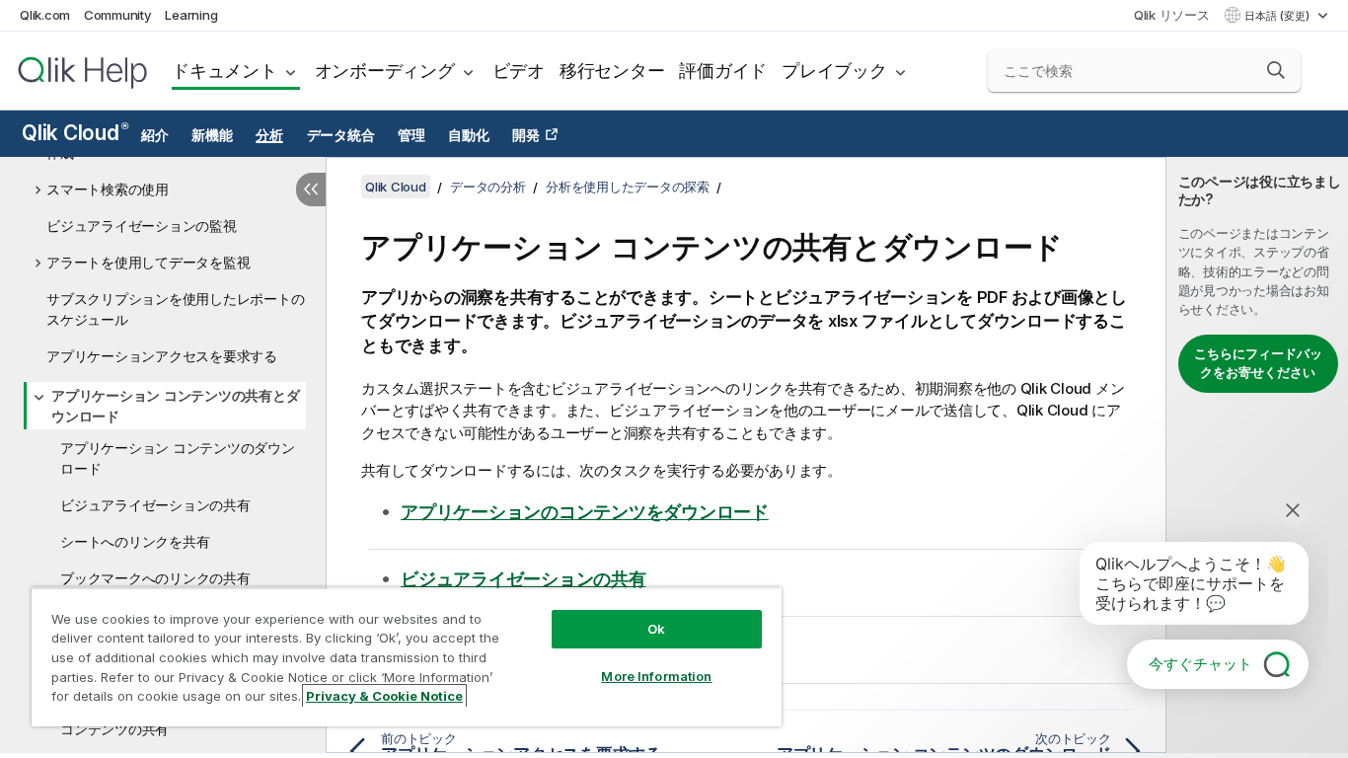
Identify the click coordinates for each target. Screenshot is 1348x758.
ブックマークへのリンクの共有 (155, 577)
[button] (1276, 70)
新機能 (211, 135)
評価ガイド (723, 70)
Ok (656, 629)
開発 (526, 135)
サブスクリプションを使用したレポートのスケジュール (175, 309)
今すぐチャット (1200, 663)
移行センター (612, 70)
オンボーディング (385, 70)
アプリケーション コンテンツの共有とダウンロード (175, 405)
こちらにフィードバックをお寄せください (1258, 363)
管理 (411, 135)
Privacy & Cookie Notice (384, 696)
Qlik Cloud (74, 132)
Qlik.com (45, 15)
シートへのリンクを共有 (134, 541)
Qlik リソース (1172, 15)
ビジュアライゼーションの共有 (155, 504)
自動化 (468, 135)
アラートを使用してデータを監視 (148, 262)
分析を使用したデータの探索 (628, 186)
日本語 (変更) (1278, 16)
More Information (656, 676)
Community (118, 15)
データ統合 (341, 135)
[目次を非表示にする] (311, 189)
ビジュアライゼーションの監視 (141, 225)
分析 (269, 135)
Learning (191, 15)
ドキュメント (224, 70)
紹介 (155, 135)
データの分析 (488, 186)
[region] (407, 656)
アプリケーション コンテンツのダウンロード (177, 458)
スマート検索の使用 (107, 189)
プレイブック (834, 70)
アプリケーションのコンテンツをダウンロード (585, 511)
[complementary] (1257, 455)
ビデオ (518, 70)
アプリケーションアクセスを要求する (161, 355)
